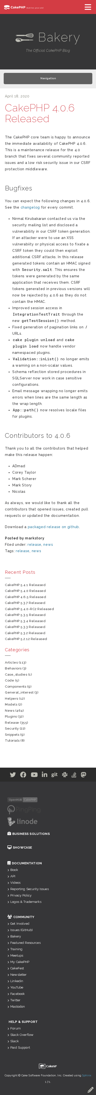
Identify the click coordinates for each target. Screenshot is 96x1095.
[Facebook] (23, 775)
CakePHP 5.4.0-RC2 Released (29, 609)
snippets (12, 734)
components (15, 686)
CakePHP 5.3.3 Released (25, 627)
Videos (15, 882)
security (12, 728)
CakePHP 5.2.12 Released (26, 639)
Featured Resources (25, 943)
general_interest (19, 692)
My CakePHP (19, 962)
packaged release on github (53, 527)
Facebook (17, 994)
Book (14, 870)
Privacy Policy (21, 895)
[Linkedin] (44, 775)
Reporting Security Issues (29, 889)
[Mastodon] (83, 775)
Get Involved (19, 923)
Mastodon (17, 1006)
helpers (11, 698)
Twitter (15, 1000)
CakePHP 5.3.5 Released (25, 615)
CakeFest (17, 968)
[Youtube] (34, 775)
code (9, 680)
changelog (30, 207)
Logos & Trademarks (25, 902)
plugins (11, 716)
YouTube (16, 987)
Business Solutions (31, 834)
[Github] (54, 775)
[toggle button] (88, 7)
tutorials (12, 740)
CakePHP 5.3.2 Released (25, 633)
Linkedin (16, 981)
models (11, 704)
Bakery (15, 936)
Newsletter (18, 974)
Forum (15, 1028)
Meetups (16, 955)
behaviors (13, 668)
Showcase (22, 847)
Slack (14, 1041)
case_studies (16, 674)
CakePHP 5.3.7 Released (25, 603)
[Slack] (65, 775)
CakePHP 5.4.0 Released (25, 591)
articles (11, 662)
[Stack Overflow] (74, 775)
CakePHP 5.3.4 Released (25, 621)
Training (16, 949)
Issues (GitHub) (21, 930)
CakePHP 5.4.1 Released (25, 585)
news (48, 545)
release (34, 545)
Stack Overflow (21, 1035)
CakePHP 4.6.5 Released (25, 597)
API (12, 876)
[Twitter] (13, 775)
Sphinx (86, 1075)
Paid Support (20, 1047)
